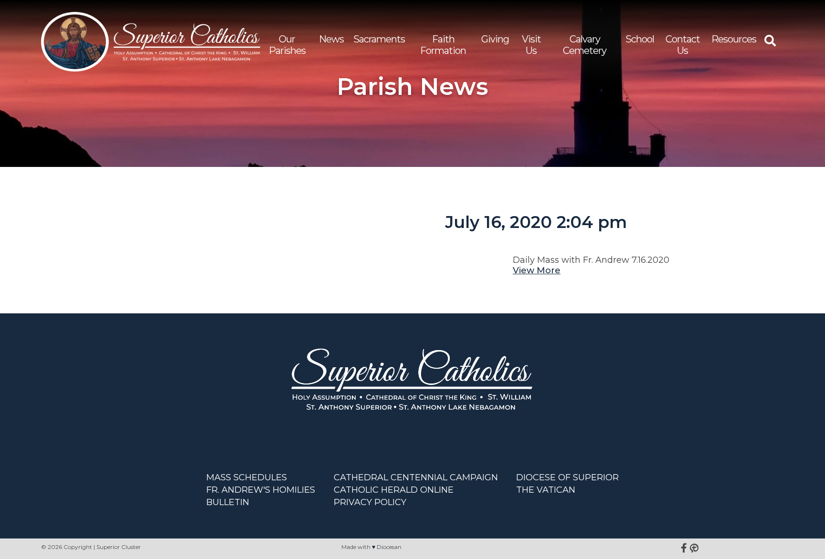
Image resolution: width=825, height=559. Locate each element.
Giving (495, 39)
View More (537, 270)
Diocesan (389, 546)
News (331, 39)
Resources (733, 39)
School (639, 39)
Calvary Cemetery (584, 44)
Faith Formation (443, 44)
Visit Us (531, 44)
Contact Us (683, 44)
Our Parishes (287, 44)
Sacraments (379, 39)
